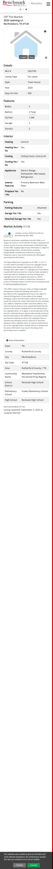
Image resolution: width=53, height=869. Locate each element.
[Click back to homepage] (13, 3)
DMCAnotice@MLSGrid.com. (16, 284)
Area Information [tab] (16, 340)
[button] (48, 4)
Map (31, 57)
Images (23, 57)
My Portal (37, 3)
